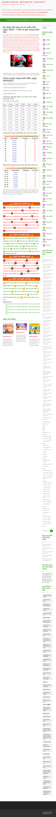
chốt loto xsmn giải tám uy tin (47, 397)
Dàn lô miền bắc (46, 720)
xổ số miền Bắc (14, 73)
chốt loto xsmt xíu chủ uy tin (47, 380)
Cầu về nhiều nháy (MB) (47, 478)
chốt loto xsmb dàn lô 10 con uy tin (47, 307)
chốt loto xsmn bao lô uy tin (47, 386)
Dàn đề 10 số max (24, 46)
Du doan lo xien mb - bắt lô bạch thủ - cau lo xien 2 (16, 34)
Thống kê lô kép (46, 489)
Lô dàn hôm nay (46, 750)
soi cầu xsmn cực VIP (18, 12)
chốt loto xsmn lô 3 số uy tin (47, 401)
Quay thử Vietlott (47, 523)
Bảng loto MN (46, 510)
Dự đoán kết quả (27, 12)
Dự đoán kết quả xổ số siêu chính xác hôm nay (47, 736)
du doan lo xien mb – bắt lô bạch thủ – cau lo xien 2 (23, 2)
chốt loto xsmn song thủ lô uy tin (47, 415)
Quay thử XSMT (46, 521)
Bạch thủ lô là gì (46, 635)
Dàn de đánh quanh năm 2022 (28, 44)
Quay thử (39, 14)
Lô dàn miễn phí (15, 49)
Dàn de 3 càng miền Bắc (47, 685)
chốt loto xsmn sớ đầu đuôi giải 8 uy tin (47, 405)
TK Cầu (26, 14)
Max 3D (48, 93)
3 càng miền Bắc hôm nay (46, 605)
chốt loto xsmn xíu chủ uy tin (47, 418)
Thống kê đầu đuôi (47, 483)
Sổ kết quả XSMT (47, 441)
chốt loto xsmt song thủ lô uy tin (47, 377)
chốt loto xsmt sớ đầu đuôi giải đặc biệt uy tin (47, 373)
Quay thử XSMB (46, 517)
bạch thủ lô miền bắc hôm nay (22, 40)
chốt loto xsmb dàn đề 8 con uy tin (47, 296)
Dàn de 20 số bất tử (9, 44)
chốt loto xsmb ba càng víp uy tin (47, 267)
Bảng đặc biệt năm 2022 (8, 41)
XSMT (46, 12)
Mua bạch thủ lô (23, 49)
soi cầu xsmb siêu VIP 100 (45, 10)
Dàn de (32, 43)
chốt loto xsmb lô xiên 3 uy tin (47, 328)
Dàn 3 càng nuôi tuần (25, 43)
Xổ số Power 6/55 (47, 449)
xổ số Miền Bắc (26, 97)
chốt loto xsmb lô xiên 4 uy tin (47, 332)
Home (4, 20)
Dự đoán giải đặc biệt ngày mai (15, 47)
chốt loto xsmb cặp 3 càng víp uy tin (47, 285)
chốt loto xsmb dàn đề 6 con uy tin (34, 336)
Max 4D (48, 97)
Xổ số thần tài (46, 466)
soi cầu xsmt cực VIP (7, 12)
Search (44, 27)
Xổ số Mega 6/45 (47, 447)
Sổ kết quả (13, 14)
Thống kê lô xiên (47, 487)
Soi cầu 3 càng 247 (47, 766)
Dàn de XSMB (16, 46)
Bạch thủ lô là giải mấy (9, 40)
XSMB (40, 12)
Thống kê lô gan (46, 485)
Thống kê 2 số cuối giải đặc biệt (14, 50)
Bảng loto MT (46, 512)
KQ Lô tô (35, 14)
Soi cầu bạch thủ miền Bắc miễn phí (46, 772)
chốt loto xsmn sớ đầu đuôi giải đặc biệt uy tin (47, 410)
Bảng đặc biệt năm (34, 40)
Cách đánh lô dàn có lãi (46, 669)
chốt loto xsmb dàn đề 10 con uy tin (47, 299)
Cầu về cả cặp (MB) (47, 475)
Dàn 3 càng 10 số (16, 43)
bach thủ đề (5, 38)
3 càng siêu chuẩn (11, 37)
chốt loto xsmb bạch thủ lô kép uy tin (8, 336)
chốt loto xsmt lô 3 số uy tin (47, 363)
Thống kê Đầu (46, 491)
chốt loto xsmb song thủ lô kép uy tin (47, 339)
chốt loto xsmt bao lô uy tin (47, 349)
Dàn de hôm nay (9, 46)
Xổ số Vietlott (46, 445)
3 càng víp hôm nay (20, 37)
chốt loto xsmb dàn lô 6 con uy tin (21, 332)
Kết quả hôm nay (6, 14)
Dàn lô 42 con (32, 46)
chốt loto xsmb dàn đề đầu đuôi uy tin (47, 303)
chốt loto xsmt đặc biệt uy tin (47, 356)
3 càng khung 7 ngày (18, 36)
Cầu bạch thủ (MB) (47, 470)
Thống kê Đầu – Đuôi (46, 496)
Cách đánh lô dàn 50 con (30, 41)
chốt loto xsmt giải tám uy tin (47, 359)
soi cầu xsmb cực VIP (33, 10)
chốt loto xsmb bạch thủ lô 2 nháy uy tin (47, 281)
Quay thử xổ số (35, 12)
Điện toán (22, 14)
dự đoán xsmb (47, 742)
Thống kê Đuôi (46, 493)
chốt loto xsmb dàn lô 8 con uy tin (47, 321)
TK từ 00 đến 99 (46, 504)
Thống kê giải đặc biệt (28, 50)
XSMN (43, 12)
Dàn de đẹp (46, 713)
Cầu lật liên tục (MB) (47, 472)
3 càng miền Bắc (27, 36)
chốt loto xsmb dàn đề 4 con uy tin (47, 288)
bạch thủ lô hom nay (28, 38)
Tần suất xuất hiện (47, 501)
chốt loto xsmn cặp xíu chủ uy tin (47, 390)
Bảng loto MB (46, 508)
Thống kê (30, 14)
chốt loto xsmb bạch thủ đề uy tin (47, 270)
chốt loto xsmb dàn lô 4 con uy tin (47, 310)
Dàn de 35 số (17, 44)
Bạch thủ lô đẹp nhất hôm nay (16, 38)
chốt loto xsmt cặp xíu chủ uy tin (47, 352)
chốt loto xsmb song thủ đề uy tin (47, 336)
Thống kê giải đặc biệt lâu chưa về (46, 793)
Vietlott (18, 14)
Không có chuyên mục (28, 47)
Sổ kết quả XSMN (47, 438)
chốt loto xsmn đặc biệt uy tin (47, 394)
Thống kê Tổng (46, 499)
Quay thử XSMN (46, 519)
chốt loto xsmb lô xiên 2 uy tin (47, 325)
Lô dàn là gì (7, 49)
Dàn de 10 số (46, 689)
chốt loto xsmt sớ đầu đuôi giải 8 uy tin (47, 368)
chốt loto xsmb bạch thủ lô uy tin (47, 278)
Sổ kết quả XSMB (47, 436)
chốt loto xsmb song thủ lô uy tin (47, 343)
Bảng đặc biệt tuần (19, 41)
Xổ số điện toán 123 (47, 464)
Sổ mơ (43, 14)
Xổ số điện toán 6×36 (46, 461)
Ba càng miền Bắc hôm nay (32, 37)
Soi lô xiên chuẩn (46, 777)
